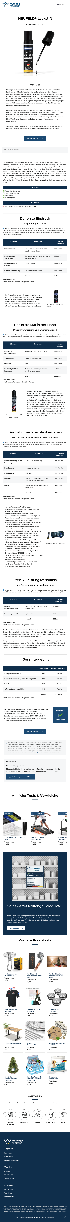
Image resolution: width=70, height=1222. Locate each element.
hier (57, 128)
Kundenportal (9, 1197)
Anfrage (7, 1171)
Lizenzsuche (8, 1175)
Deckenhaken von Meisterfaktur (10, 974)
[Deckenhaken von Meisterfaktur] (13, 953)
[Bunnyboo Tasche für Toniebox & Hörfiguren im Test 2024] (35, 1056)
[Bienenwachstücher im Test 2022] (57, 1022)
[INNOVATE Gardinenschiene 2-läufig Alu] (15, 812)
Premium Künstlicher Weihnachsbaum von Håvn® (56, 975)
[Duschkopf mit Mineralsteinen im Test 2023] (35, 953)
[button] (35, 150)
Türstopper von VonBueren (54, 1010)
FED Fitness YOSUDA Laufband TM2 (39, 838)
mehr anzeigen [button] (35, 752)
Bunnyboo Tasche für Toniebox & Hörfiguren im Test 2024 (34, 1078)
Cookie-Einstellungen (11, 1160)
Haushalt (8, 813)
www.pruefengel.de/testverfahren (20, 720)
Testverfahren (9, 1178)
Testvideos (8, 1193)
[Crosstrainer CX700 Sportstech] (35, 988)
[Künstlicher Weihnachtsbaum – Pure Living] (13, 1056)
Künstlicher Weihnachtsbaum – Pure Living (11, 1078)
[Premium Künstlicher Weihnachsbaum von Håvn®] (57, 953)
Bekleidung (24, 1122)
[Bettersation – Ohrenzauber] (57, 1056)
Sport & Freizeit (37, 813)
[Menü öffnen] (67, 5)
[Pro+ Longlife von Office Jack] (13, 1022)
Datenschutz (8, 1156)
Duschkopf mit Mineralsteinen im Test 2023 (34, 975)
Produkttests (8, 1189)
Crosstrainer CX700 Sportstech (33, 1010)
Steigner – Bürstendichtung (32, 1044)
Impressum (8, 1153)
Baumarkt (64, 1122)
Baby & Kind (50, 1122)
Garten (37, 1122)
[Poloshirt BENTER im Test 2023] (13, 988)
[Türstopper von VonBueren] (57, 988)
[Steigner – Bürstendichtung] (35, 1022)
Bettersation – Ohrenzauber (53, 1077)
